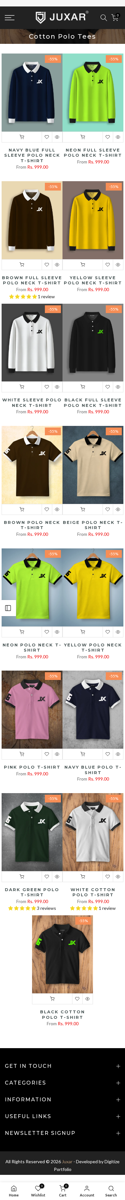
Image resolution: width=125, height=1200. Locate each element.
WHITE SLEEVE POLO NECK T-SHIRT (32, 402)
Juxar (67, 1161)
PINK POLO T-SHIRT (32, 767)
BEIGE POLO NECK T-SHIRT (93, 525)
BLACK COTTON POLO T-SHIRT (62, 1014)
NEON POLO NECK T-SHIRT (32, 647)
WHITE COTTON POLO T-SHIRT (93, 892)
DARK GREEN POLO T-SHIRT (32, 892)
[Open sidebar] (8, 608)
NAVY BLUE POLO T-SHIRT (93, 769)
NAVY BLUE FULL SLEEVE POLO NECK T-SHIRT (32, 155)
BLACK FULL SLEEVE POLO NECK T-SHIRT (93, 402)
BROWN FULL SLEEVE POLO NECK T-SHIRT (32, 280)
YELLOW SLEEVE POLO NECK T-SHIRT (93, 280)
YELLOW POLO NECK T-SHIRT (93, 647)
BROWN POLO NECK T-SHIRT (32, 525)
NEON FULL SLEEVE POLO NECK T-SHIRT (93, 152)
